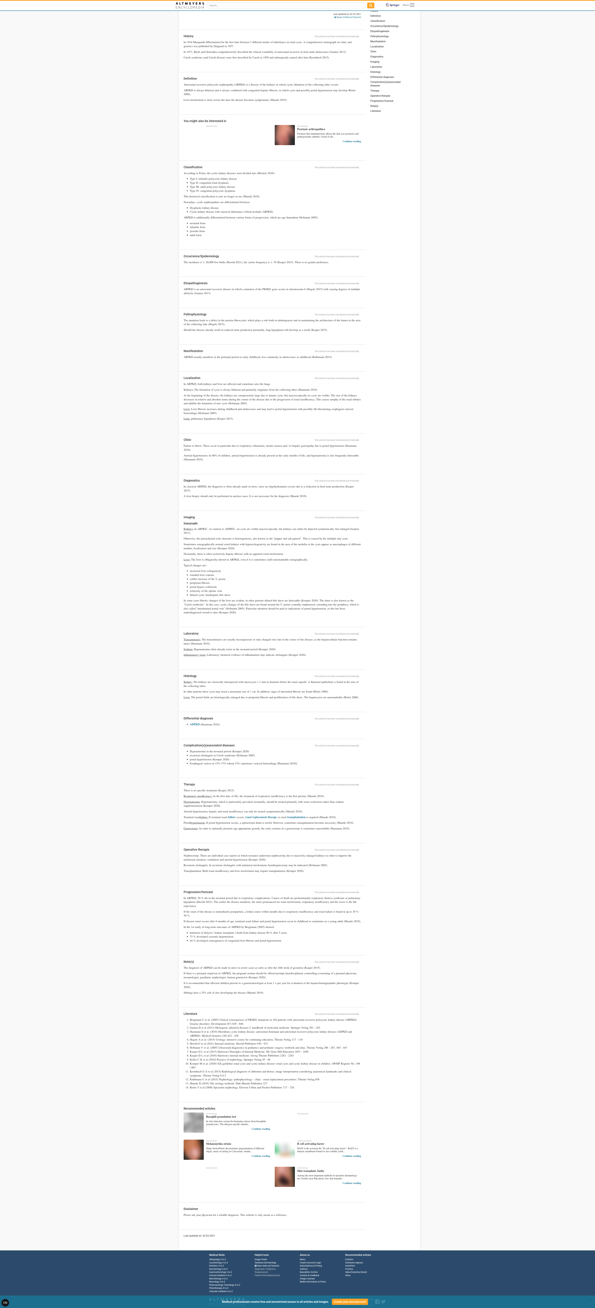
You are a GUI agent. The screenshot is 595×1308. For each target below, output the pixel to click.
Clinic (373, 51)
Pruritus (349, 1269)
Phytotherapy (215, 1288)
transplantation (296, 817)
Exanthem (350, 1265)
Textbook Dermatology (265, 1262)
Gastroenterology (217, 1272)
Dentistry (213, 1265)
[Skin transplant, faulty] (285, 1177)
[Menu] (412, 5)
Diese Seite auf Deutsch (267, 1265)
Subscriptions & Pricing (311, 1265)
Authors (304, 1269)
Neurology (214, 1281)
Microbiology (215, 1278)
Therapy (374, 90)
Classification (377, 21)
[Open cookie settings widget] (5, 1302)
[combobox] (286, 5)
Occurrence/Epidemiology (384, 26)
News (302, 1259)
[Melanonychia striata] (194, 1150)
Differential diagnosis (382, 77)
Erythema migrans (354, 1262)
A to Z (223, 1259)
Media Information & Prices (313, 1281)
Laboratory (376, 66)
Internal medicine (217, 1275)
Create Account (307, 1262)
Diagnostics (376, 56)
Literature (375, 111)
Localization (377, 46)
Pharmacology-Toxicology (221, 1285)
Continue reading (352, 141)
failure (232, 817)
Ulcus (347, 1275)
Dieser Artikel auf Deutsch (348, 17)
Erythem (349, 1259)
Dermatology (215, 1269)
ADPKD (195, 724)
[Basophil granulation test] (194, 1123)
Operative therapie (380, 95)
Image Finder (261, 1259)
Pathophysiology (379, 36)
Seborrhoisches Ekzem (356, 1272)
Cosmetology (215, 1262)
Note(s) (374, 106)
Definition (375, 15)
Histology (375, 71)
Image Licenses (307, 1278)
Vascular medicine (218, 1291)
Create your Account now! (350, 1301)
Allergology (214, 1259)
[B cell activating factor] (285, 1150)
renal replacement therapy (261, 817)
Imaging (374, 61)
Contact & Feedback (309, 1275)
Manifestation (378, 41)
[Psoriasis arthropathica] (285, 135)
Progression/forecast (381, 100)
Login (318, 1262)
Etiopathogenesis (379, 31)
